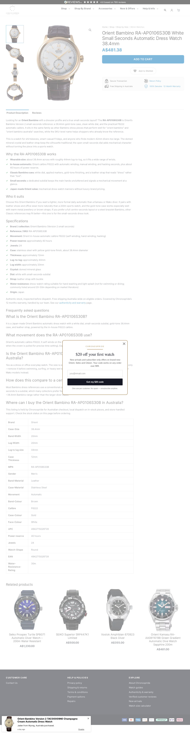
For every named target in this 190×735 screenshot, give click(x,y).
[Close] (124, 343)
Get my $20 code (95, 382)
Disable (81, 729)
